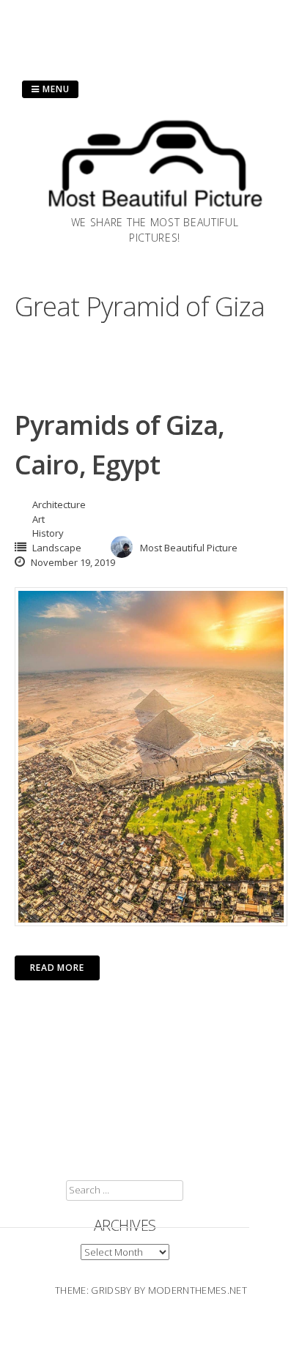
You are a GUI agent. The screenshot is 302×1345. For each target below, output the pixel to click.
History (48, 533)
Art (38, 519)
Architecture (59, 504)
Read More (57, 967)
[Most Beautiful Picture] (154, 210)
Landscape (56, 547)
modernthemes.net (197, 1290)
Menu (55, 89)
